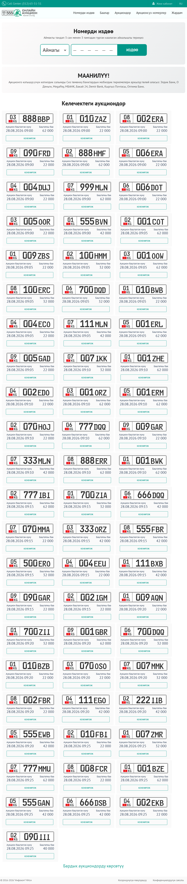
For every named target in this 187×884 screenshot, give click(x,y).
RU (180, 3)
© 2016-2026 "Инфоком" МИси (16, 880)
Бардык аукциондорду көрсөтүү (93, 866)
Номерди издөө (83, 13)
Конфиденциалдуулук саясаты (168, 880)
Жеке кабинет (164, 3)
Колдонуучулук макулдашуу (132, 880)
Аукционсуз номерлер (151, 13)
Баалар (104, 13)
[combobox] (54, 50)
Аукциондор (123, 13)
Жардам (177, 13)
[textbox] (94, 50)
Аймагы (51, 50)
